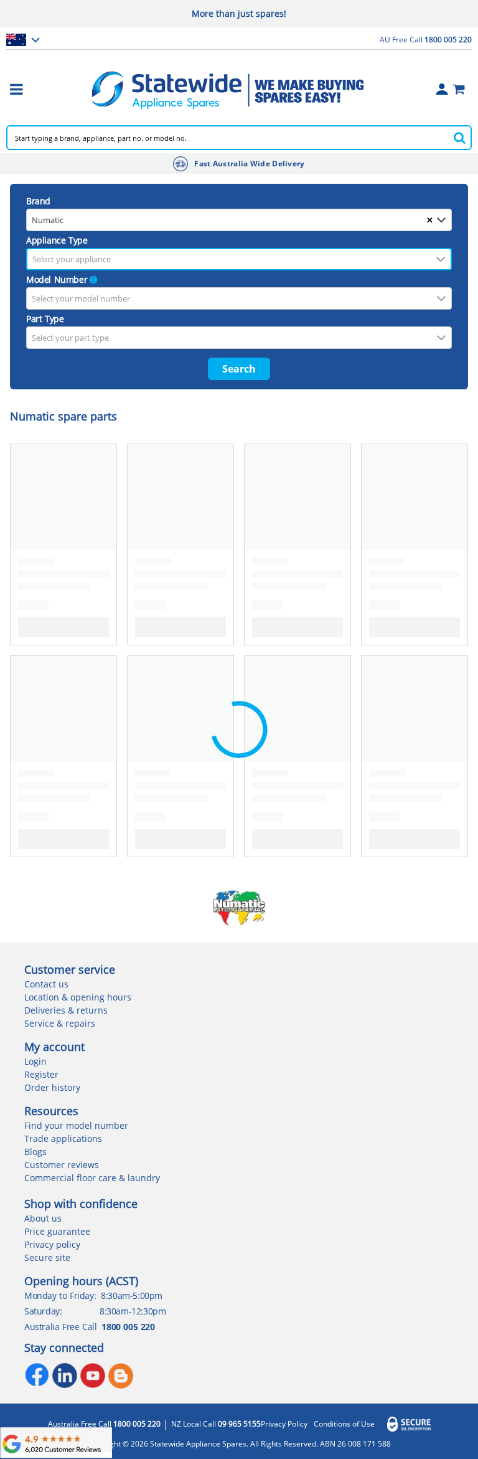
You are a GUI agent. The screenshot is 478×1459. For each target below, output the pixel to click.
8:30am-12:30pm (133, 1311)
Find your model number (76, 1125)
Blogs (35, 1151)
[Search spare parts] (459, 138)
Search (239, 369)
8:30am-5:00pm (131, 1295)
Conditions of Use (344, 1424)
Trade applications (63, 1138)
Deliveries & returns (66, 1010)
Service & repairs (59, 1023)
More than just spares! (239, 13)
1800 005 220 (127, 1327)
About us (43, 1218)
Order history (52, 1087)
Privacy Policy (284, 1424)
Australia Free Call (104, 1424)
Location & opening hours (77, 997)
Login (35, 1061)
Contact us (46, 984)
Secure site (47, 1257)
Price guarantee (57, 1231)
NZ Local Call (216, 1424)
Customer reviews (61, 1165)
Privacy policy (52, 1244)
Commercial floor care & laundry (92, 1178)
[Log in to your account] (442, 89)
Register (41, 1074)
